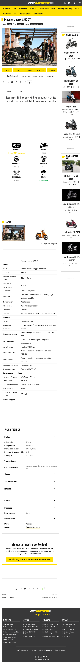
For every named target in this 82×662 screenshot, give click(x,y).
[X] (20, 82)
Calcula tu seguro (33, 527)
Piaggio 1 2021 (71, 106)
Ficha (7, 70)
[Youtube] (46, 657)
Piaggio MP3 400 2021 (71, 133)
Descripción (41, 70)
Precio (18, 70)
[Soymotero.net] (41, 3)
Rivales (52, 70)
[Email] (8, 82)
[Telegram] (12, 82)
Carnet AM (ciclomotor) (36, 24)
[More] (29, 82)
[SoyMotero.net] (5, 76)
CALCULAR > (44, 180)
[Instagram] (38, 657)
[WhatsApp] (3, 82)
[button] (74, 3)
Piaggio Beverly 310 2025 (71, 54)
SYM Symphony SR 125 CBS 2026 (71, 258)
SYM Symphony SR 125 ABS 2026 (71, 205)
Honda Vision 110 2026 (71, 231)
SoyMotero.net (12, 76)
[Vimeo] (43, 657)
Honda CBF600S (8, 597)
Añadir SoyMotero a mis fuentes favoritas (29, 559)
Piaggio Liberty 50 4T (49, 597)
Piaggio (9, 24)
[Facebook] (16, 82)
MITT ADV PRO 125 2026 (71, 177)
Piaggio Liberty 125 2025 (71, 82)
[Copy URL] (25, 82)
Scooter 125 (20, 24)
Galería (29, 70)
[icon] (64, 3)
